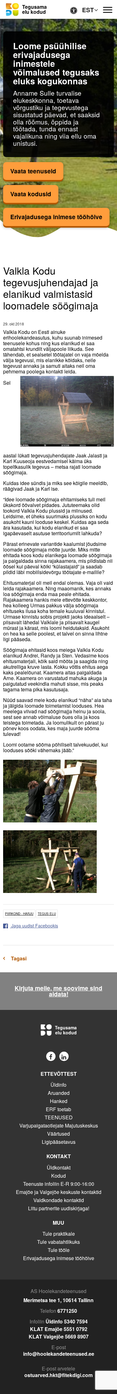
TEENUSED (59, 1117)
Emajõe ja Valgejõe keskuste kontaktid (58, 1192)
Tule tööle (59, 1250)
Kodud (58, 1175)
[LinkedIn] (64, 1056)
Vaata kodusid (30, 193)
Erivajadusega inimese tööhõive (56, 216)
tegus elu (47, 913)
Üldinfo (58, 1084)
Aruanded (59, 1092)
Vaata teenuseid (33, 170)
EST (88, 9)
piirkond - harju (19, 913)
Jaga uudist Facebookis (34, 925)
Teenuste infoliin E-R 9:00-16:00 (58, 1183)
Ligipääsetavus (59, 1141)
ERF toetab (58, 1109)
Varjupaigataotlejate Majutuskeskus (58, 1125)
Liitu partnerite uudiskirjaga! (58, 1208)
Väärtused (58, 1133)
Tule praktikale (58, 1233)
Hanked (58, 1101)
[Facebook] (51, 1056)
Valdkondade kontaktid (58, 1200)
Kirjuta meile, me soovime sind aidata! (58, 991)
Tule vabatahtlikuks (58, 1241)
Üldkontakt (59, 1167)
